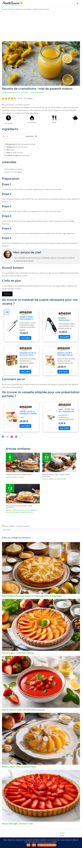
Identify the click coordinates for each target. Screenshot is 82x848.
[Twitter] (7, 437)
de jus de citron (17, 155)
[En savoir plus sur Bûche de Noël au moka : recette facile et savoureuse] (59, 462)
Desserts (21, 477)
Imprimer (7, 294)
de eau (9, 150)
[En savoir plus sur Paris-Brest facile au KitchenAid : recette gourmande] (23, 493)
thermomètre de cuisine (13, 169)
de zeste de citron (14, 153)
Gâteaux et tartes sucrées (57, 479)
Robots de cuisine (27, 512)
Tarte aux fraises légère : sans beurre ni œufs (17, 824)
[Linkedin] (16, 437)
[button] (15, 105)
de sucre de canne (16, 147)
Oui (28, 845)
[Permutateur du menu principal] (77, 3)
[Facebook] (3, 437)
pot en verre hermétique (13, 172)
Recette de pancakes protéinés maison (19, 474)
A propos (62, 833)
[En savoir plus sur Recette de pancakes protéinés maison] (23, 462)
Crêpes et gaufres (12, 477)
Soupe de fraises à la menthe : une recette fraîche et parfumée (23, 710)
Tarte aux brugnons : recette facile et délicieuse (18, 653)
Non (34, 845)
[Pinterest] (12, 437)
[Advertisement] (41, 26)
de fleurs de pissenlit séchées (20, 144)
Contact (61, 835)
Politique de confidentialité (47, 845)
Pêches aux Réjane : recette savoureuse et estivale (19, 767)
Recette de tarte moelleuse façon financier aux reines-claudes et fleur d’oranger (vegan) (32, 596)
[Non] (79, 843)
